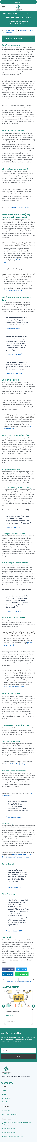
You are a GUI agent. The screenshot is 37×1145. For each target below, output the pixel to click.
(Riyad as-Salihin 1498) (14, 354)
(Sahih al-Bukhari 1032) (14, 888)
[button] (3, 7)
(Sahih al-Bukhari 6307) (14, 527)
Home (4, 14)
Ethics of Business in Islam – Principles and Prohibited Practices (19, 1011)
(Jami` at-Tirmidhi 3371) (14, 373)
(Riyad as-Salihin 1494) (14, 611)
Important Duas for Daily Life (19, 207)
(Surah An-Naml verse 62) (13, 290)
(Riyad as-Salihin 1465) (14, 329)
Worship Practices (12, 14)
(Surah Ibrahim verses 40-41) (14, 687)
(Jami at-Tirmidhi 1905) (14, 931)
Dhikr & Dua (23, 24)
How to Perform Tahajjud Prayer (15, 764)
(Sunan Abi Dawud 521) (14, 817)
